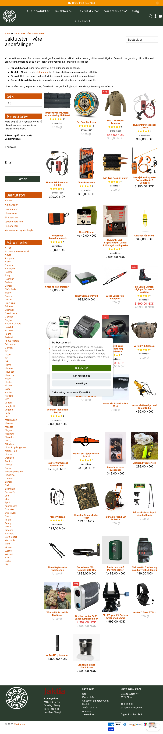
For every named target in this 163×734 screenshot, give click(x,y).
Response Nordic (14, 471)
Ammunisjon (11, 204)
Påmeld (22, 179)
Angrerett (87, 711)
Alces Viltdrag (57, 516)
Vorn (7, 543)
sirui (7, 495)
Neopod (9, 433)
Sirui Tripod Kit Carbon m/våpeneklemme (115, 616)
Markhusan (11, 419)
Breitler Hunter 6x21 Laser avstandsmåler (86, 617)
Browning (10, 303)
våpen (8, 547)
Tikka (8, 526)
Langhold (10, 406)
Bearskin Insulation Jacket (57, 411)
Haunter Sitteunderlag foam (86, 516)
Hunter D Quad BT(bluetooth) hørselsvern (115, 349)
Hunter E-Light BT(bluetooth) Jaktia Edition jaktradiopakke (115, 243)
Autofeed (10, 268)
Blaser (8, 292)
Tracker (9, 530)
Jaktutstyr (86, 11)
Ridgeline (9, 475)
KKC (7, 399)
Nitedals (9, 444)
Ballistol (9, 272)
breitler (8, 299)
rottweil (9, 478)
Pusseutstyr (11, 209)
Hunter (8, 385)
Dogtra (8, 320)
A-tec (8, 247)
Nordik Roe (11, 450)
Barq (7, 275)
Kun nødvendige (81, 375)
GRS (7, 361)
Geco (8, 354)
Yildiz (8, 557)
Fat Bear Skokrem (86, 122)
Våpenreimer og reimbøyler (19, 230)
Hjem (7, 34)
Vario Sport (11, 536)
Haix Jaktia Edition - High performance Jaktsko (144, 289)
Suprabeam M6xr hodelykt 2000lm (86, 568)
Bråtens (9, 306)
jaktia (8, 389)
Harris (8, 364)
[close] (157, 3)
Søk (84, 693)
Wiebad (9, 554)
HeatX (8, 378)
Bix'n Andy (10, 289)
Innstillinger (82, 383)
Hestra (8, 382)
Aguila (8, 254)
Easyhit (9, 327)
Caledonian (11, 313)
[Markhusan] (9, 16)
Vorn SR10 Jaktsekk (144, 346)
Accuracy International (17, 251)
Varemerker (113, 11)
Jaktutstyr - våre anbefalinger (29, 34)
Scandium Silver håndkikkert (86, 666)
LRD (7, 416)
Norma (8, 454)
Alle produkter (38, 11)
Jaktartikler (88, 714)
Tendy (8, 523)
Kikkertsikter (11, 225)
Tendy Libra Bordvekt (86, 295)
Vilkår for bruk (89, 707)
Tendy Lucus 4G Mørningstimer (115, 568)
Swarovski (10, 512)
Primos (8, 464)
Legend (9, 409)
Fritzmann (10, 344)
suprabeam (11, 506)
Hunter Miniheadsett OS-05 (144, 126)
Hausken (9, 371)
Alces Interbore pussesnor (115, 468)
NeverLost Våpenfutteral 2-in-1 (86, 455)
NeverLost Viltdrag (86, 396)
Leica (8, 413)
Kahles (8, 392)
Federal (9, 337)
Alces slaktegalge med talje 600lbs (144, 406)
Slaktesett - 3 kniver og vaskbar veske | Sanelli (144, 568)
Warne (8, 550)
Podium (9, 461)
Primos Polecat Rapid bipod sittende (144, 513)
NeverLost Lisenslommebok (57, 237)
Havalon (9, 375)
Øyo (7, 564)
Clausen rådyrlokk (144, 235)
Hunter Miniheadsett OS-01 (57, 183)
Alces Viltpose (86, 232)
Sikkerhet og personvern (65, 392)
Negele (8, 430)
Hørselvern (11, 213)
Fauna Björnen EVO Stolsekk (115, 518)
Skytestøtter (11, 217)
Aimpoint (9, 258)
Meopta (9, 426)
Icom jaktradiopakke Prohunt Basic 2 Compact (144, 180)
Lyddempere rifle (14, 221)
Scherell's (10, 492)
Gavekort (82, 21)
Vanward (9, 533)
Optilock (9, 457)
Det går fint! (81, 368)
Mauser (9, 423)
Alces (8, 261)
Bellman (9, 282)
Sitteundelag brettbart (57, 286)
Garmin (9, 347)
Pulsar (8, 468)
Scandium (10, 488)
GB (6, 351)
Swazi (8, 516)
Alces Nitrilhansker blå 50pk (115, 404)
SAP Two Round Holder (115, 178)
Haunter (9, 368)
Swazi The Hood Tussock (115, 122)
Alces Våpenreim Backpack (115, 297)
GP (6, 358)
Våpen (8, 200)
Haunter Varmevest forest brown (57, 464)
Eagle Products (13, 323)
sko (7, 499)
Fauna (8, 333)
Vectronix (10, 540)
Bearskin (9, 279)
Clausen (9, 316)
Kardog (9, 395)
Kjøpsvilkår (85, 392)
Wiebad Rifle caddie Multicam (57, 613)
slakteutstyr (42, 72)
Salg (135, 11)
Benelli (8, 285)
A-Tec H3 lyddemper (57, 655)
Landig (8, 402)
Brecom (9, 296)
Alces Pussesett (86, 182)
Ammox (9, 265)
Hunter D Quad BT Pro (144, 612)
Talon (8, 519)
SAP (7, 485)
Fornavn (10, 147)
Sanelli (8, 481)
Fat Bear (9, 330)
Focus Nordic (12, 340)
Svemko (9, 509)
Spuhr (8, 502)
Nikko (8, 440)
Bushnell (9, 309)
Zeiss (8, 560)
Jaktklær (61, 11)
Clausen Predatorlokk (144, 462)
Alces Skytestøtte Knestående (57, 568)
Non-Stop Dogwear (15, 447)
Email (9, 162)
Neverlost (10, 437)
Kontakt (86, 704)
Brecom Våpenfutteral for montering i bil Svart (57, 114)
